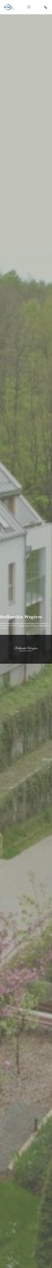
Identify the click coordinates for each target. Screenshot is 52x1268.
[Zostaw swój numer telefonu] (45, 7)
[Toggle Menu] (29, 7)
